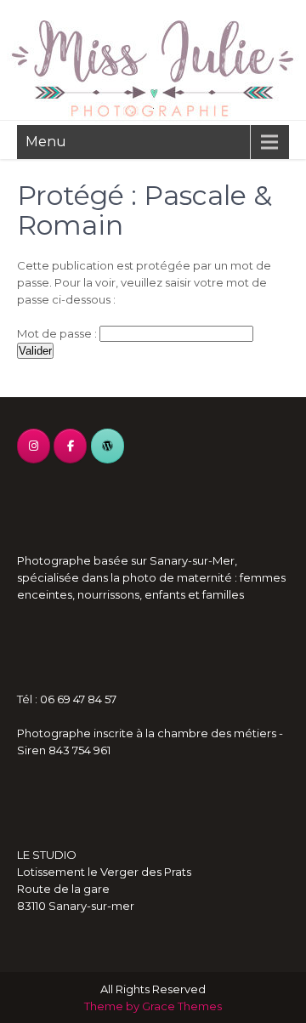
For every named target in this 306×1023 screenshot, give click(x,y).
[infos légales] (107, 446)
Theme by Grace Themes (153, 1006)
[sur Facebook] (70, 446)
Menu (46, 142)
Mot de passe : (58, 333)
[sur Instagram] (33, 446)
